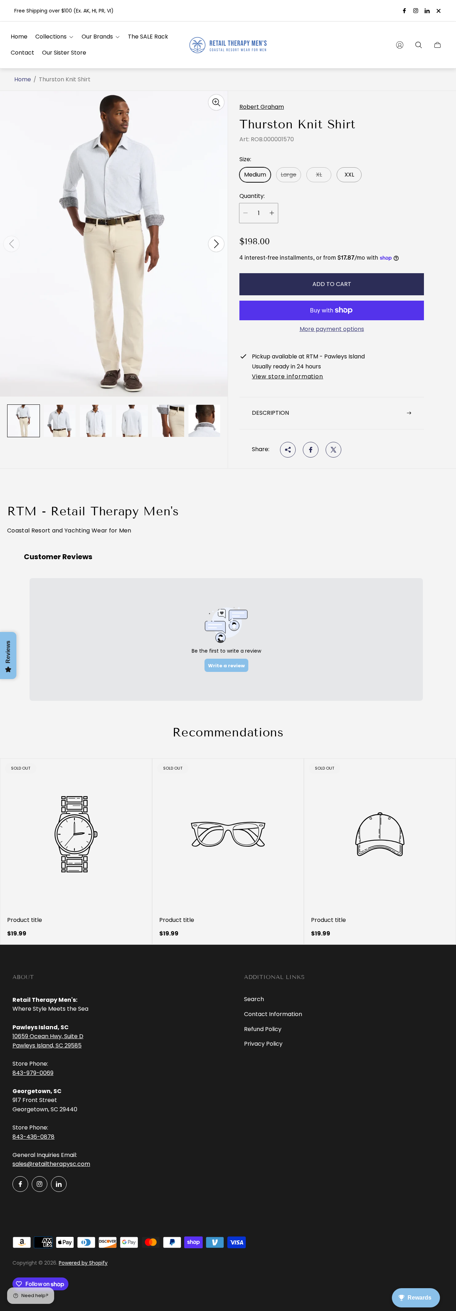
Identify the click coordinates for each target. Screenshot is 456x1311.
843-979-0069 (32, 1073)
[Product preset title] (76, 834)
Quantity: (252, 196)
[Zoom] (216, 102)
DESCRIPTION (270, 413)
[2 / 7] (59, 420)
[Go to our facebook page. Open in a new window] (404, 11)
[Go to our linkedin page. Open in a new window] (427, 11)
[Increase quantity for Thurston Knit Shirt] (272, 213)
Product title (24, 920)
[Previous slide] (11, 244)
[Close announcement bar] (438, 10)
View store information (287, 377)
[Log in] (400, 45)
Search (254, 999)
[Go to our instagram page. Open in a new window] (416, 11)
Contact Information (273, 1014)
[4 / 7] (132, 420)
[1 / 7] (23, 420)
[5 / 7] (168, 420)
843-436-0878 (33, 1137)
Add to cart (331, 284)
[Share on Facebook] (310, 450)
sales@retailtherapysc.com (51, 1164)
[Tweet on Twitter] (333, 450)
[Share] (288, 450)
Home (22, 79)
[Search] (418, 45)
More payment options (332, 329)
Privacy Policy (263, 1044)
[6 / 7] (204, 420)
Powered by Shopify (83, 1262)
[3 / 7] (95, 420)
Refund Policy (262, 1029)
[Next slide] (216, 244)
